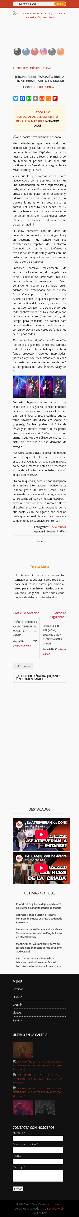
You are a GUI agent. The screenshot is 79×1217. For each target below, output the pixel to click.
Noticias (46, 68)
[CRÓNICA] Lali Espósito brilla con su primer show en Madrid (39, 79)
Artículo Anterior (26, 613)
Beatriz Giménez (22, 645)
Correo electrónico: (25, 1144)
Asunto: (17, 1155)
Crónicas (23, 68)
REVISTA (17, 997)
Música (34, 68)
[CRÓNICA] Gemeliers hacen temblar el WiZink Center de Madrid (25, 628)
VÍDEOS (17, 1012)
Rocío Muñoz (58, 527)
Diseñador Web (54, 1208)
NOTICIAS (18, 989)
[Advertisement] (44, 35)
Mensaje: (19, 1167)
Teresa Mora (46, 87)
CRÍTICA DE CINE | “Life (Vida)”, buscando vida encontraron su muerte (53, 634)
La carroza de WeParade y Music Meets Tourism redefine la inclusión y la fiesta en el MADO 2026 (39, 933)
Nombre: (19, 1132)
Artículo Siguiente (58, 615)
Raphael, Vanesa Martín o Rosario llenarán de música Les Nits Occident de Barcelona (39, 918)
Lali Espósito (23, 666)
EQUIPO (17, 1020)
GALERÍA (17, 1004)
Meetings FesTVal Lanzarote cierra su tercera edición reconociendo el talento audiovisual (39, 947)
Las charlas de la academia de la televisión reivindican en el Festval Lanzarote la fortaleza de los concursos (39, 962)
